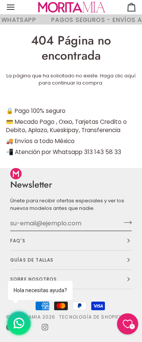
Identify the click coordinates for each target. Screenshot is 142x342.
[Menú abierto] (17, 7)
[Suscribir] (125, 222)
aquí (130, 75)
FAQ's (17, 240)
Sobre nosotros (33, 279)
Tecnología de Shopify (90, 317)
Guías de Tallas (31, 260)
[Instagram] (45, 327)
